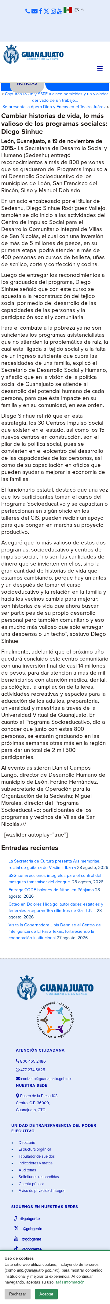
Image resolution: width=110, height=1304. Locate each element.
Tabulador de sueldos (36, 1157)
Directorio (26, 1143)
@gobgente (30, 1219)
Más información (70, 1282)
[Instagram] (53, 12)
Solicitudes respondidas (38, 1177)
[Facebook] (40, 12)
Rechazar (17, 1294)
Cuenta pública (31, 1184)
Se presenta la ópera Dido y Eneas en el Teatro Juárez (54, 107)
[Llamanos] (27, 12)
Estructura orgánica (34, 1150)
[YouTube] (59, 12)
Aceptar (46, 1294)
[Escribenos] (34, 11)
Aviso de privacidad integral (41, 1191)
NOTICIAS (27, 83)
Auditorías (27, 1170)
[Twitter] (46, 12)
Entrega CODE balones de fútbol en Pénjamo (51, 890)
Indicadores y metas (35, 1163)
